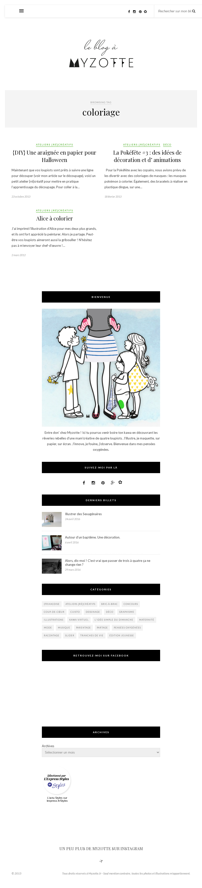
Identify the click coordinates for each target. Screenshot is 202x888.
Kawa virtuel (79, 619)
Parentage (83, 627)
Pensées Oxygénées (127, 627)
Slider (69, 635)
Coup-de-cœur (54, 612)
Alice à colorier (54, 218)
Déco (167, 144)
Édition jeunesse (121, 635)
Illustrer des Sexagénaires (83, 514)
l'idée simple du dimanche (114, 619)
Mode (48, 627)
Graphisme (126, 612)
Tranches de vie (91, 635)
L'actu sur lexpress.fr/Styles (57, 799)
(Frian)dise (52, 604)
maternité (146, 619)
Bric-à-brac (109, 604)
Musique (64, 627)
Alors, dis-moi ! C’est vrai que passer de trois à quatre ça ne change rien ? (107, 563)
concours (131, 604)
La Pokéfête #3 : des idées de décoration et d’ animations (147, 156)
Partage (102, 627)
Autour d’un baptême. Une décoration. (92, 537)
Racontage (51, 635)
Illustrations (53, 619)
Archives (48, 746)
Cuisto (75, 612)
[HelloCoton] (146, 11)
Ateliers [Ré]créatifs (54, 144)
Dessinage (93, 612)
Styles (59, 797)
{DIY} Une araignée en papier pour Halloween (54, 156)
